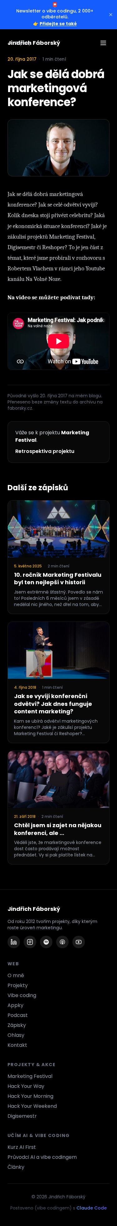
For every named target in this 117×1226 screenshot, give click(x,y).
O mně (15, 975)
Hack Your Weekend (32, 1106)
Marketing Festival (29, 1076)
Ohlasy (15, 1035)
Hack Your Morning (30, 1096)
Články (15, 1167)
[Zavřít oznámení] (111, 14)
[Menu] (103, 43)
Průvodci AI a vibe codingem (42, 1157)
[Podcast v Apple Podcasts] (62, 942)
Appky (15, 1005)
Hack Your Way (25, 1086)
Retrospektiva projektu (44, 451)
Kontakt (17, 1045)
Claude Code (91, 1208)
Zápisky (16, 1025)
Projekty (17, 985)
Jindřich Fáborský (33, 43)
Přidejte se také (58, 24)
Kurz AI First (21, 1147)
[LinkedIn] (13, 942)
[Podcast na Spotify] (46, 942)
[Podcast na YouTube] (78, 942)
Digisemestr (22, 1116)
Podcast (17, 1015)
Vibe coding (21, 995)
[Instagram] (30, 942)
